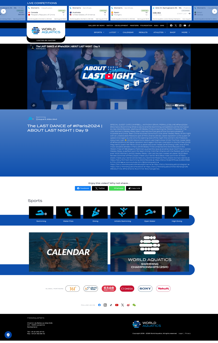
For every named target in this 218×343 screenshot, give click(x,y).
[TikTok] (111, 305)
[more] (68, 252)
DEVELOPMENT (121, 25)
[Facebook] (99, 305)
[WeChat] (134, 305)
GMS (162, 25)
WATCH (110, 25)
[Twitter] (122, 305)
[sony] (145, 288)
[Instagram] (105, 305)
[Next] (214, 11)
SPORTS (98, 32)
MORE (184, 32)
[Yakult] (163, 288)
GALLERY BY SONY (96, 25)
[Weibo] (128, 305)
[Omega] (127, 288)
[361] (73, 288)
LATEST (112, 32)
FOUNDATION (146, 25)
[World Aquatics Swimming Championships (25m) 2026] (149, 252)
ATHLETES (158, 32)
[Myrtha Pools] (91, 288)
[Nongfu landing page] (109, 288)
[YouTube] (117, 305)
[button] (83, 188)
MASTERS (134, 25)
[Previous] (3, 11)
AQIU (156, 25)
